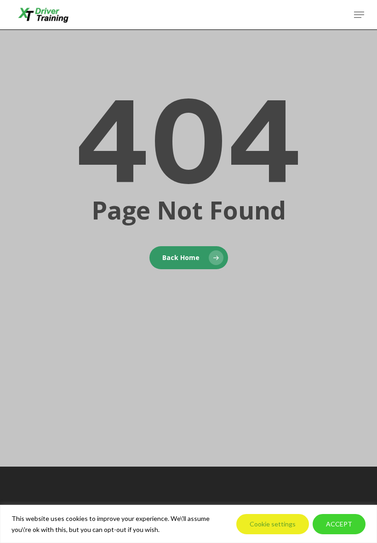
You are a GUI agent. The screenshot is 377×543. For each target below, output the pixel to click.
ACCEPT (339, 524)
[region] (188, 524)
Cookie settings (273, 524)
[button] (359, 14)
